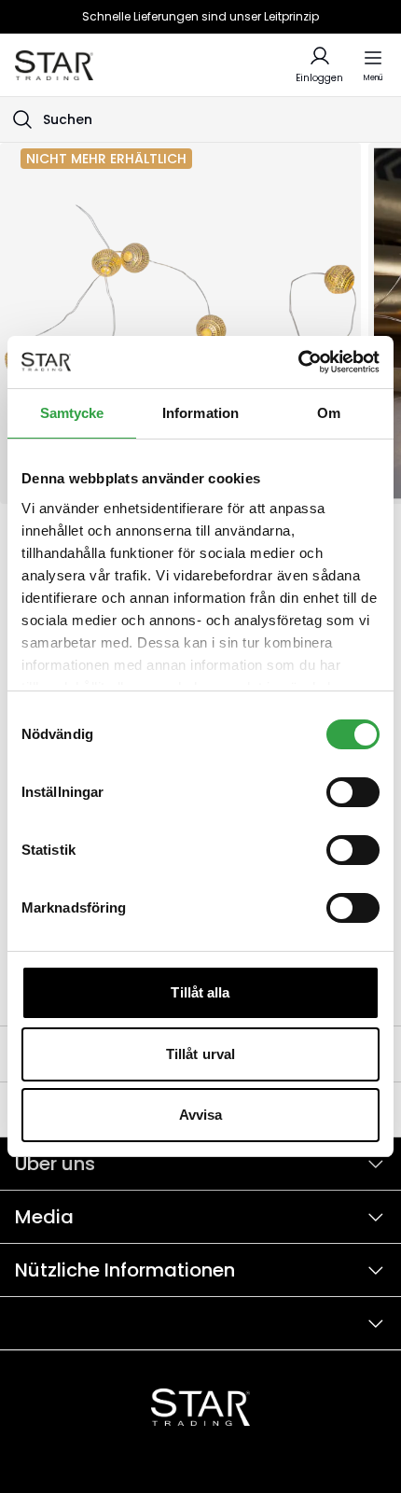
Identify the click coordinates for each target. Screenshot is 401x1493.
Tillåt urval (200, 1054)
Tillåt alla (200, 992)
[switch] (353, 792)
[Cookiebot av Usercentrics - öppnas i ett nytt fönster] (298, 362)
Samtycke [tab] (72, 413)
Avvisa (201, 1115)
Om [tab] (328, 413)
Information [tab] (200, 413)
